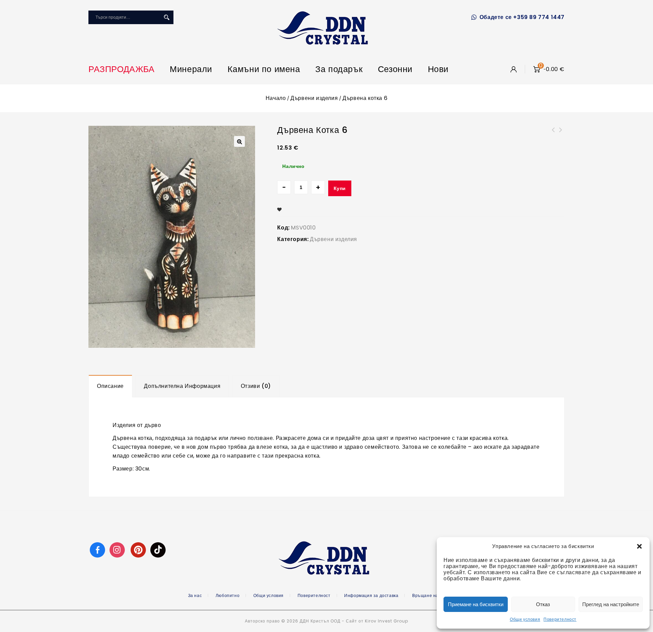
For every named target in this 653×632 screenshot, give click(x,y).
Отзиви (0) (256, 386)
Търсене (166, 17)
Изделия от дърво (137, 425)
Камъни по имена (264, 69)
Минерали (191, 69)
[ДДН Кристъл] (322, 28)
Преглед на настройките (610, 604)
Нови (438, 69)
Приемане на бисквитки (475, 604)
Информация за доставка (371, 595)
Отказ (543, 604)
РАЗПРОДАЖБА (121, 69)
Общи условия (525, 619)
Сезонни (395, 69)
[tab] (110, 386)
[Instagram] (118, 549)
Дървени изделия (314, 98)
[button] (639, 546)
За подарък (339, 69)
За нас (195, 595)
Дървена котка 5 (561, 134)
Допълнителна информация (182, 386)
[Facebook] (97, 549)
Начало (276, 98)
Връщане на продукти (435, 595)
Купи (340, 188)
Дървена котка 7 (553, 134)
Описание (110, 386)
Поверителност (559, 619)
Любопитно (227, 595)
